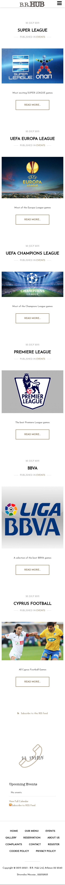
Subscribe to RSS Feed (23, 805)
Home (14, 831)
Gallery (11, 838)
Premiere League (32, 352)
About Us (54, 838)
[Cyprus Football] (32, 641)
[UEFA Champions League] (32, 284)
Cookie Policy (19, 851)
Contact (35, 844)
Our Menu (31, 831)
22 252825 (33, 758)
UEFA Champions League (32, 254)
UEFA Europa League (32, 139)
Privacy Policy (46, 851)
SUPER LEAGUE (32, 30)
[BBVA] (32, 517)
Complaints (14, 844)
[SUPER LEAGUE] (32, 65)
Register (54, 844)
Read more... (32, 105)
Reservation (31, 838)
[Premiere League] (32, 391)
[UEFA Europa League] (32, 177)
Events (40, 37)
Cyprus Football (33, 604)
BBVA (33, 468)
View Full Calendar (18, 801)
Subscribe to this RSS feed (34, 713)
